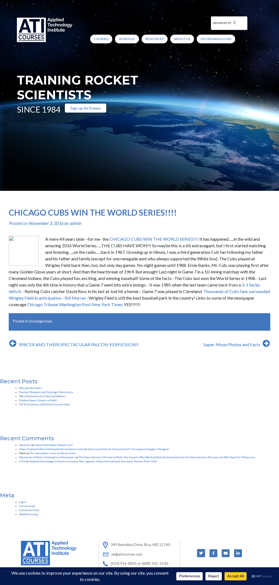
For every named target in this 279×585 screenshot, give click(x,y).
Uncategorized (40, 321)
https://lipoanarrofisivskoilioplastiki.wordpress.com (51, 449)
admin (75, 223)
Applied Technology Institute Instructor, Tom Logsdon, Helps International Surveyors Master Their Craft (93, 461)
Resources (154, 39)
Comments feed (29, 510)
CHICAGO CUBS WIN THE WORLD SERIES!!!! (154, 239)
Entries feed (27, 506)
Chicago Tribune (42, 304)
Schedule (127, 39)
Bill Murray (75, 297)
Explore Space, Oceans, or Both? (38, 400)
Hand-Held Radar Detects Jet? (54, 445)
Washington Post (75, 304)
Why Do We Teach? (30, 388)
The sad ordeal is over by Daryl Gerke (53, 453)
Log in (22, 501)
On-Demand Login (216, 39)
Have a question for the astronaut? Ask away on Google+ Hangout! (128, 449)
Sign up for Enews (85, 108)
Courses (101, 39)
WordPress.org (28, 514)
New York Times (107, 304)
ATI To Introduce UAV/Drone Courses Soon (44, 404)
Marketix (25, 445)
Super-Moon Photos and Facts (232, 344)
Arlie (22, 461)
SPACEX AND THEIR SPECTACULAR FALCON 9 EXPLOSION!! (79, 344)
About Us (182, 39)
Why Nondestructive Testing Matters (42, 396)
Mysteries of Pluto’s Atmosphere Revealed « (47, 457)
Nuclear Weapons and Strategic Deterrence (46, 392)
